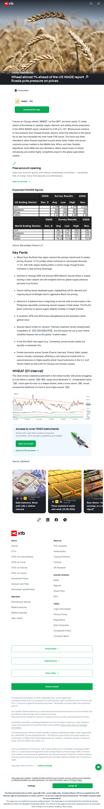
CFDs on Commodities (22, 556)
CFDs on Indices (19, 567)
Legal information (62, 608)
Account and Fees (20, 583)
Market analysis (19, 607)
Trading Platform (62, 556)
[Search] (91, 3)
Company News (61, 636)
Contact (57, 562)
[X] (65, 520)
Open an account (25, 443)
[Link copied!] (39, 520)
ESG (56, 596)
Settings (31, 785)
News (56, 580)
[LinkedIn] (47, 520)
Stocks (14, 545)
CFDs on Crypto (19, 573)
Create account (52, 686)
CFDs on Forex (18, 562)
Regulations (59, 619)
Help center (16, 618)
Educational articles (21, 601)
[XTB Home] (8, 3)
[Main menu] (98, 3)
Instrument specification (23, 589)
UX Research (60, 567)
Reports (57, 585)
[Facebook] (56, 520)
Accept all (72, 785)
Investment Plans (19, 578)
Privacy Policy (60, 614)
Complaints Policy (62, 630)
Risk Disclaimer (61, 625)
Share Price (59, 590)
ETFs (13, 551)
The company (60, 545)
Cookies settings (45, 765)
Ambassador (60, 551)
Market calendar (19, 612)
